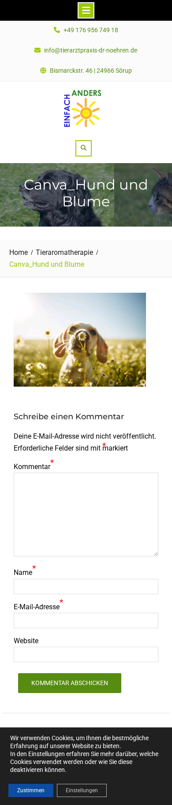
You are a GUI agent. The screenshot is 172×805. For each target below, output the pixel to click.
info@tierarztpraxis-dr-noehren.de (90, 50)
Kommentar (32, 466)
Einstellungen (82, 790)
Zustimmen (31, 790)
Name (23, 572)
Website (26, 641)
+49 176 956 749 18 (91, 30)
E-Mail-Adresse (37, 607)
